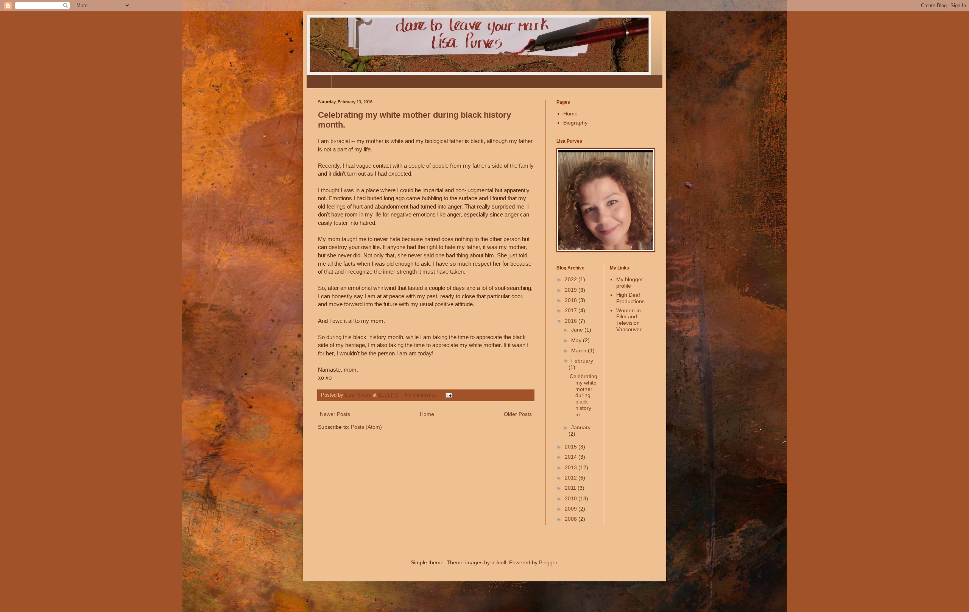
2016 (571, 321)
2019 (571, 290)
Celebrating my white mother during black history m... (583, 395)
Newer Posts (335, 414)
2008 (571, 519)
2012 (571, 478)
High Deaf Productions (630, 298)
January (580, 427)
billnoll (498, 562)
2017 (571, 310)
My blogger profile (629, 282)
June (577, 330)
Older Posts (518, 414)
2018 (571, 300)
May (577, 340)
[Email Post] (448, 395)
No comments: (422, 395)
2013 (571, 467)
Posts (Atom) (366, 427)
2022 (571, 279)
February (582, 361)
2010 (571, 498)
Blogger (548, 562)
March (579, 350)
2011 (571, 488)
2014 (571, 457)
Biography (349, 81)
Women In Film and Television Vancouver (629, 319)
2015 (571, 447)
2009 (571, 509)
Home (319, 81)
